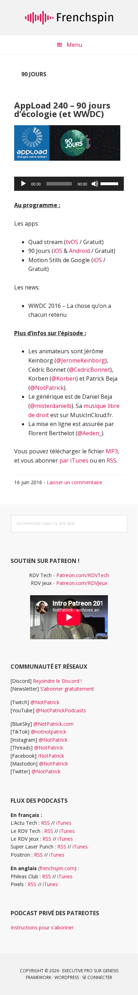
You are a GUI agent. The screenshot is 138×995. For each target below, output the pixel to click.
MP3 (112, 451)
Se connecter (97, 977)
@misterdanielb (50, 406)
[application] (69, 184)
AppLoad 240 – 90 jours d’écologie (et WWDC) (62, 109)
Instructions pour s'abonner (42, 927)
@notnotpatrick (48, 731)
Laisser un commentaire (74, 482)
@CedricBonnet (89, 370)
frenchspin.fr (69, 17)
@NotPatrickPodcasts (61, 710)
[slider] (110, 183)
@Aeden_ (89, 433)
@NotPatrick (47, 388)
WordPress (66, 977)
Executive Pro (77, 971)
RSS (111, 460)
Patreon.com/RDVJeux (81, 583)
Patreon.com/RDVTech (82, 575)
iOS (57, 251)
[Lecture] (23, 183)
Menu (74, 45)
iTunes (63, 822)
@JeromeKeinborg (80, 360)
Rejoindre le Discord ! (57, 681)
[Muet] (94, 183)
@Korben (63, 378)
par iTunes (73, 460)
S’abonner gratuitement (67, 688)
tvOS (72, 242)
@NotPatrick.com (53, 723)
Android (79, 251)
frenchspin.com (57, 868)
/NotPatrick (51, 755)
